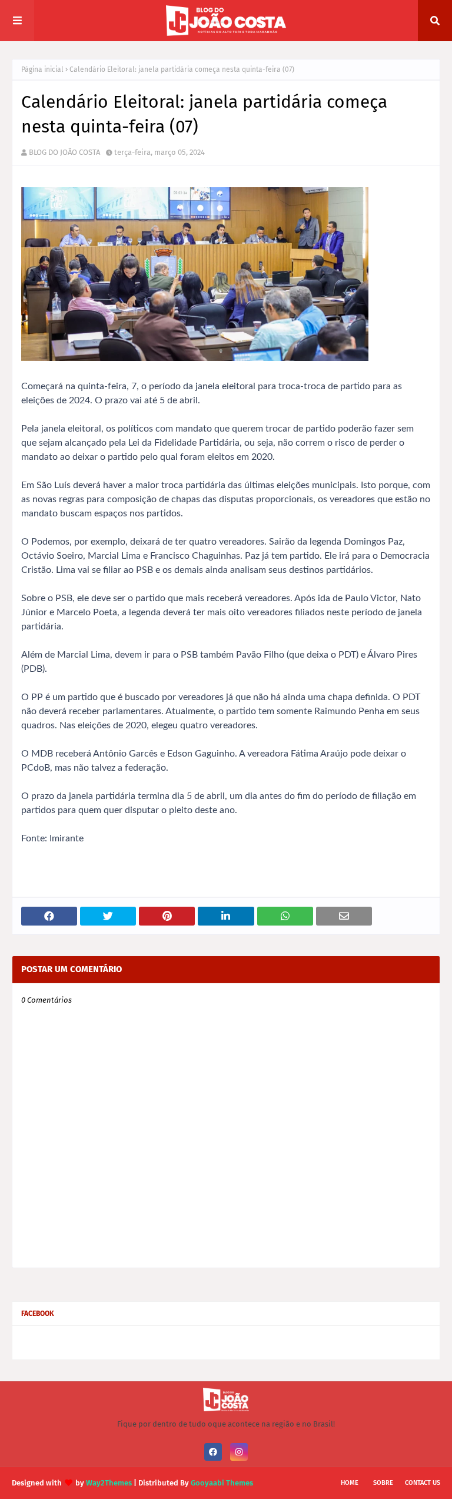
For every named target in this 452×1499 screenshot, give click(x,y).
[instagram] (239, 1452)
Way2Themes (109, 1482)
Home (349, 1483)
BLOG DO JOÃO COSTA (64, 152)
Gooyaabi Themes (222, 1482)
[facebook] (213, 1452)
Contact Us (422, 1483)
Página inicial (42, 69)
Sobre (383, 1483)
